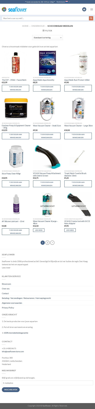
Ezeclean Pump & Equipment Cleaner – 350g (16, 126)
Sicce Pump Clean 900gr (11, 174)
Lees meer (38, 230)
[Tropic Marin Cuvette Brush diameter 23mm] (78, 156)
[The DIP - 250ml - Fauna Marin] (16, 63)
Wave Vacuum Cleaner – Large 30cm (78, 126)
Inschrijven (10, 390)
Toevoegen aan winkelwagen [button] (15, 88)
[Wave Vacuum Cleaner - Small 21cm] (47, 108)
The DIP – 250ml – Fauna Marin (14, 80)
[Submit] (91, 18)
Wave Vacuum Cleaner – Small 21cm (47, 126)
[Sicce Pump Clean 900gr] (16, 156)
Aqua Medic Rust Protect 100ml (76, 80)
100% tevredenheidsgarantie (16, 333)
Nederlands (61, 2)
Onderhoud (38, 26)
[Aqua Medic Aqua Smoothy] (47, 63)
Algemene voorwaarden (12, 303)
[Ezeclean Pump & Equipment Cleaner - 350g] (16, 108)
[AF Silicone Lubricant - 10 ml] (16, 204)
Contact (5, 293)
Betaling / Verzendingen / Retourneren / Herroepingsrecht (26, 298)
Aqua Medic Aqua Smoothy (43, 80)
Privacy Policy (8, 307)
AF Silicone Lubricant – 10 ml (13, 221)
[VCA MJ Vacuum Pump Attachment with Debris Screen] (47, 156)
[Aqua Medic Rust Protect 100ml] (78, 63)
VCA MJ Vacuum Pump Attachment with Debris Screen (47, 174)
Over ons (6, 288)
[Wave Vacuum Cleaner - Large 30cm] (78, 108)
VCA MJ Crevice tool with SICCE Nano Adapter (77, 222)
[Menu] (91, 9)
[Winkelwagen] (84, 9)
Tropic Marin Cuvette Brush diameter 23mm (75, 174)
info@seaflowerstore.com (13, 351)
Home (25, 26)
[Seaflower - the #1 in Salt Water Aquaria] (14, 9)
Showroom (6, 284)
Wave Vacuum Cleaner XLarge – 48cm (45, 222)
